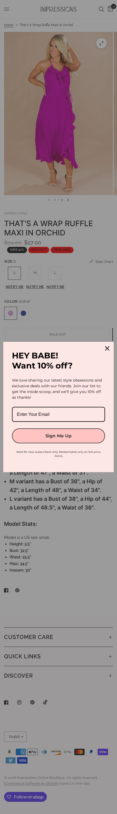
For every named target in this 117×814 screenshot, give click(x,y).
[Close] (107, 348)
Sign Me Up (58, 435)
